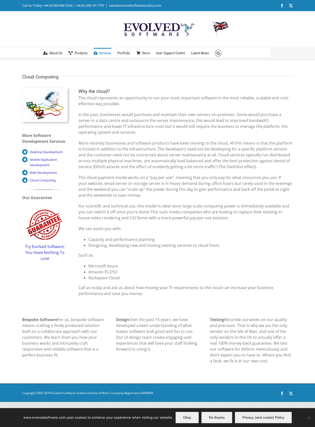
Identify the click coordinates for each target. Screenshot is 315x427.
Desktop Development (46, 152)
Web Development (43, 172)
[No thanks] (308, 417)
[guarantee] (45, 207)
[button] (218, 53)
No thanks (217, 417)
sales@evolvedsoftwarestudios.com (135, 5)
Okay (187, 417)
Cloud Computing (43, 180)
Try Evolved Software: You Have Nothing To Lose (45, 252)
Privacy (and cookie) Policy (263, 417)
